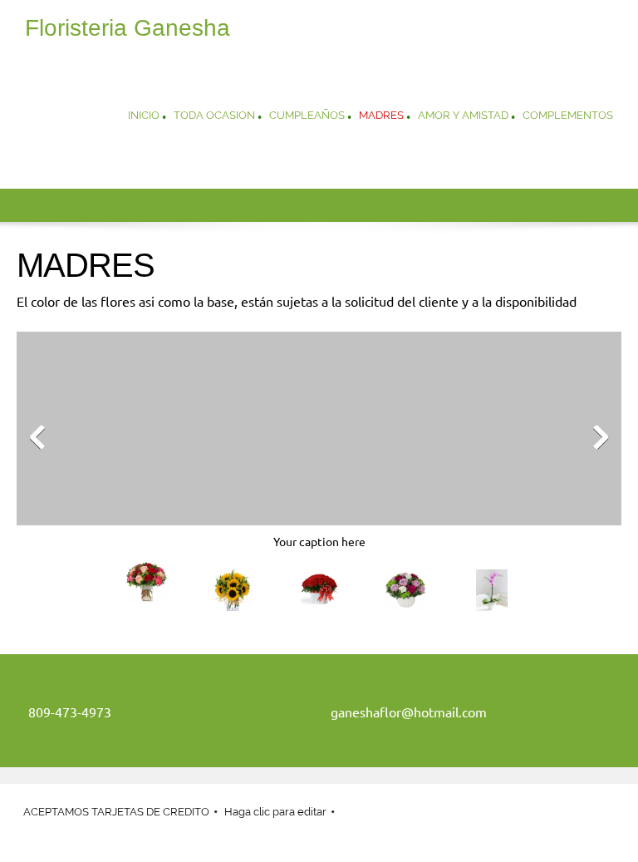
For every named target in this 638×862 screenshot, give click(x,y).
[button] (319, 441)
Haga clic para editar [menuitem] (275, 811)
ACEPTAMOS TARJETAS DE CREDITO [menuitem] (116, 811)
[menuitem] (143, 117)
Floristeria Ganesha (127, 28)
